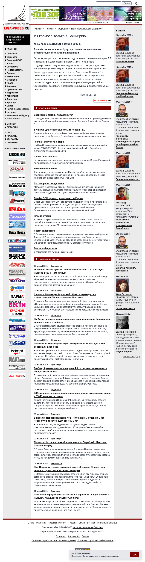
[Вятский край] (17, 155)
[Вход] (136, 3)
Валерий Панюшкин (126, 332)
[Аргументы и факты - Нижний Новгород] (17, 264)
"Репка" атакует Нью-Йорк (49, 141)
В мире (10, 63)
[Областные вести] (17, 304)
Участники (41, 523)
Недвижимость (15, 70)
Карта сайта (74, 536)
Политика (12, 53)
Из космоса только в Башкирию (87, 29)
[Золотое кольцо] (17, 177)
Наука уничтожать (125, 308)
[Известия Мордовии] (17, 240)
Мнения (11, 124)
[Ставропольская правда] (17, 328)
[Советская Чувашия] (17, 288)
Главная (38, 29)
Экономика (12, 67)
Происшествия (14, 89)
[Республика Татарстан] (17, 272)
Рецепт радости (124, 351)
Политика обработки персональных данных (54, 540)
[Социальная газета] (17, 368)
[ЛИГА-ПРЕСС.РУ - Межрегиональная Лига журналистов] (16, 15)
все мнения (129, 356)
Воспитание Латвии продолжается (53, 115)
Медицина (12, 80)
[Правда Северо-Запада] (17, 193)
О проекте (61, 536)
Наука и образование (18, 109)
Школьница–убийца (45, 156)
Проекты (12, 136)
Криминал (12, 86)
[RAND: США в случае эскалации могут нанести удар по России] (73, 14)
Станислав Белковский (127, 119)
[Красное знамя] (17, 312)
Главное (12, 49)
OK (135, 554)
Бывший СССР (14, 60)
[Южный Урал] (17, 256)
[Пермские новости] (17, 280)
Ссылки (85, 536)
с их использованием (108, 556)
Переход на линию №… (128, 179)
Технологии (13, 76)
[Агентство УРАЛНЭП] (17, 248)
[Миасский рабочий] (17, 162)
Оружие (11, 73)
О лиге (31, 523)
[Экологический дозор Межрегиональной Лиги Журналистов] (45, 14)
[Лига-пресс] (17, 376)
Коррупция (12, 96)
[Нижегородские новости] (17, 185)
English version (132, 23)
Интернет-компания (88, 527)
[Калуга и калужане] (17, 360)
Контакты (12, 139)
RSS (93, 523)
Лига (9, 132)
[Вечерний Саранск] (17, 344)
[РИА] (17, 169)
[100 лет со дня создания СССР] (100, 14)
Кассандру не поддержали (49, 183)
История (11, 112)
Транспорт (12, 99)
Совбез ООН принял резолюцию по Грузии (58, 198)
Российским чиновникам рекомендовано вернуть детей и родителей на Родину (128, 142)
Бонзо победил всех (45, 248)
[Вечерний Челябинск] (17, 320)
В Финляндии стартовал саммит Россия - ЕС (59, 129)
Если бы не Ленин (125, 61)
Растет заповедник (44, 230)
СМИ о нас (13, 142)
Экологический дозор (18, 115)
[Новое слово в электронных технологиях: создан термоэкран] (128, 14)
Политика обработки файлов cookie (95, 540)
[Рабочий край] (17, 352)
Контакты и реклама (107, 523)
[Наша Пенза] (17, 232)
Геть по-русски (42, 216)
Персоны (12, 127)
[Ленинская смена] (17, 200)
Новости (50, 29)
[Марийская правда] (17, 208)
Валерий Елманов (125, 53)
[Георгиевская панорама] (17, 336)
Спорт (10, 106)
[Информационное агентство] (17, 217)
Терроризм (12, 92)
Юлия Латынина (124, 294)
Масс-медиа (13, 118)
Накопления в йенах (45, 168)
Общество (12, 57)
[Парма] (17, 296)
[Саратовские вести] (17, 224)
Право (10, 83)
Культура (11, 102)
